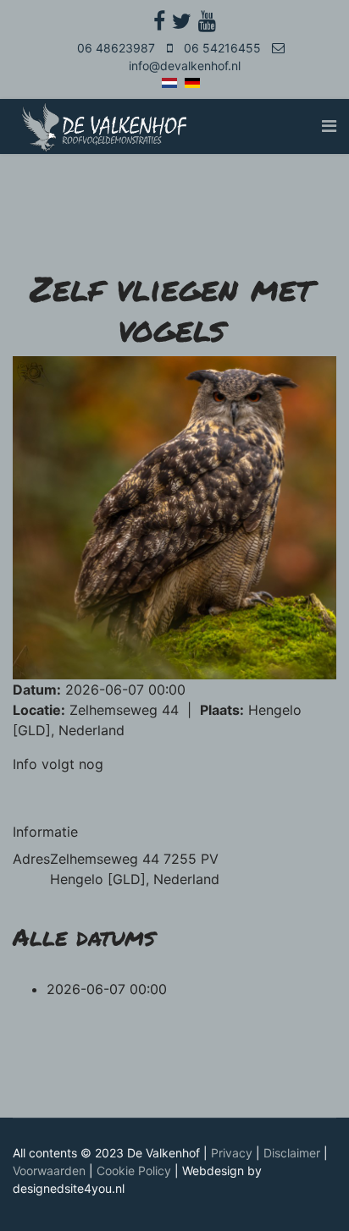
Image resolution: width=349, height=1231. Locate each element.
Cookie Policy (134, 1170)
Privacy (231, 1153)
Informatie (45, 831)
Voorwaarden (49, 1170)
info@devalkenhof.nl (185, 65)
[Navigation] (329, 126)
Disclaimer (291, 1153)
